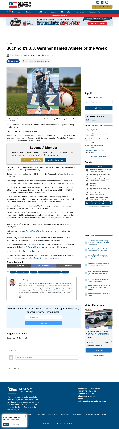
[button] (87, 327)
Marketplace (66, 12)
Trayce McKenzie (37, 244)
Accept (6, 424)
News (19, 12)
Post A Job (93, 156)
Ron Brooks (65, 272)
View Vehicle (98, 350)
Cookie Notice (77, 414)
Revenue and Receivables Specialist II (96, 134)
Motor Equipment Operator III (94, 146)
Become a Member (102, 7)
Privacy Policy (52, 414)
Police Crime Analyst (91, 129)
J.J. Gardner (34, 272)
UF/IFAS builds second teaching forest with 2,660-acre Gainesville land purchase (98, 242)
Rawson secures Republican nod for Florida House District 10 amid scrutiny (99, 287)
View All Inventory (98, 355)
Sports (28, 12)
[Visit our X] (102, 2)
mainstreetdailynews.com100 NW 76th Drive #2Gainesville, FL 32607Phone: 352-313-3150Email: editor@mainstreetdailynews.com (92, 394)
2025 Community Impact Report (96, 414)
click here (35, 251)
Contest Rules (65, 414)
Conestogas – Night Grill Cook (94, 151)
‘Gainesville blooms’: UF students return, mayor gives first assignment (98, 265)
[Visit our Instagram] (106, 2)
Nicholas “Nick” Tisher (24, 247)
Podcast (92, 12)
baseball (13, 272)
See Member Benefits (32, 160)
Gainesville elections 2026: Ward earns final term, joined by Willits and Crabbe (98, 257)
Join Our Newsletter (55, 160)
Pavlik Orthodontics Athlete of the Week (49, 272)
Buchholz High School (22, 272)
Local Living (41, 12)
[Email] (20, 296)
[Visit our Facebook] (97, 2)
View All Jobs (103, 156)
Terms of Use (40, 414)
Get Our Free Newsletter (59, 15)
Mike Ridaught (16, 55)
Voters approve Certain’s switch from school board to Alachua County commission (98, 273)
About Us (80, 12)
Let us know (91, 120)
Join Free (44, 323)
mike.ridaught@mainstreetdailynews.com (45, 258)
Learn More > (16, 424)
